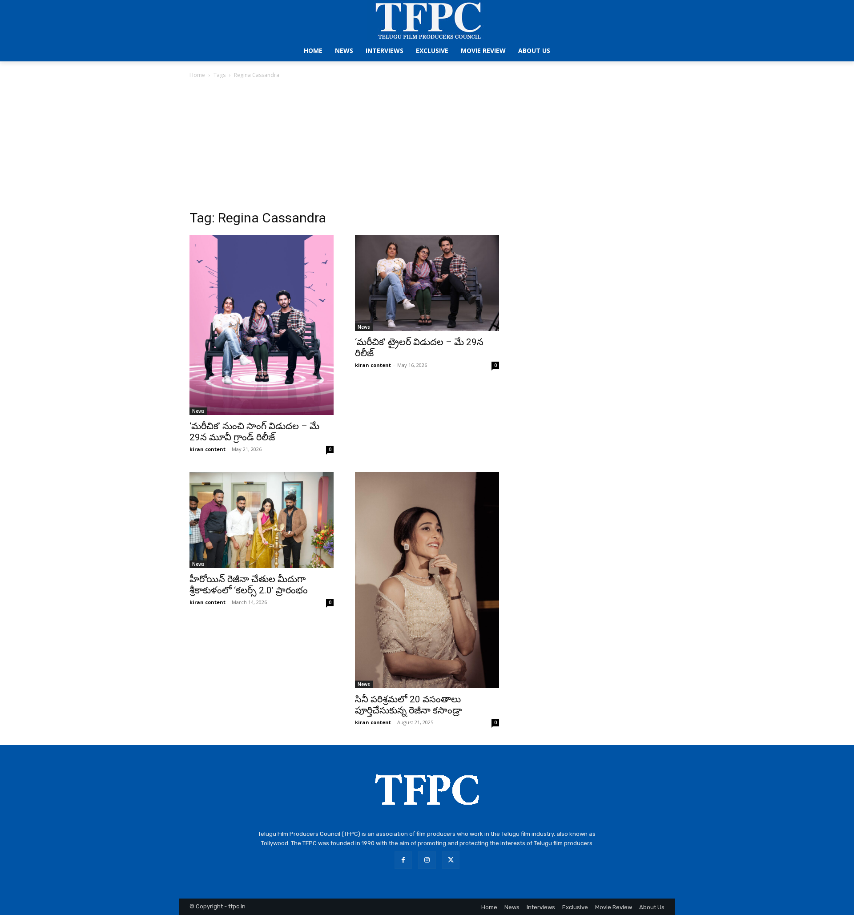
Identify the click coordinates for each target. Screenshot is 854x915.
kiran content (207, 449)
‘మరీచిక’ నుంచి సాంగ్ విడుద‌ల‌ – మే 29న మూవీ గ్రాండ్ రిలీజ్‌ (254, 432)
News (198, 411)
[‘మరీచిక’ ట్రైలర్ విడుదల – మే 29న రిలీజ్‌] (427, 283)
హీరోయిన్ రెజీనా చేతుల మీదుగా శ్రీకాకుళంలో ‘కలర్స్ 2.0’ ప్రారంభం (248, 585)
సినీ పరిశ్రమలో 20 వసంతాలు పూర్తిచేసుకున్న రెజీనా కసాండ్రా (408, 705)
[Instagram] (426, 860)
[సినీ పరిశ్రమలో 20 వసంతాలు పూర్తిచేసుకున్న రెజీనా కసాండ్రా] (427, 580)
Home (197, 75)
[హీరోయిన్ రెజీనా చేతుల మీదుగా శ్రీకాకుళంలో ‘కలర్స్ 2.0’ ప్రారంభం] (261, 520)
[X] (450, 860)
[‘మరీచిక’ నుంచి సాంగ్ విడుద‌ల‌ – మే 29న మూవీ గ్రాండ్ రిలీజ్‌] (261, 325)
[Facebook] (403, 860)
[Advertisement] (427, 147)
